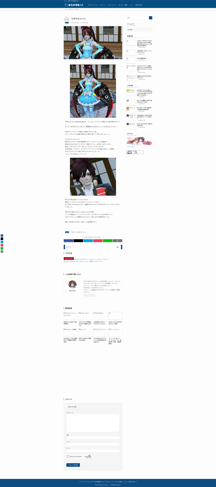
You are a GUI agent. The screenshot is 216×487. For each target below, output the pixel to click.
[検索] (151, 1)
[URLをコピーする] (117, 240)
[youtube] (142, 1)
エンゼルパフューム (81, 232)
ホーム (82, 482)
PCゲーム (108, 482)
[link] (85, 295)
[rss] (147, 1)
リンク (125, 482)
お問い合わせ (132, 482)
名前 (67, 435)
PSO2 (67, 22)
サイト (68, 448)
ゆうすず (72, 291)
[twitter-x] (140, 1)
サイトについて (89, 482)
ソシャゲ (115, 482)
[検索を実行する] (150, 17)
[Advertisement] (93, 372)
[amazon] (145, 1)
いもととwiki (130, 147)
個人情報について (100, 482)
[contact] (149, 1)
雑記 (120, 482)
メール (68, 441)
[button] (68, 240)
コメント (69, 412)
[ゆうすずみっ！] (74, 5)
